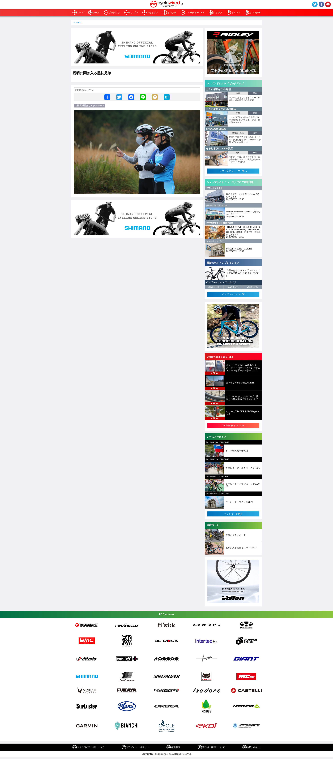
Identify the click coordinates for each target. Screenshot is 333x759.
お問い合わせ (254, 747)
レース (96, 12)
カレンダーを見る (233, 514)
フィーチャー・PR (194, 12)
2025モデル (233, 287)
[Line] (142, 97)
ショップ (217, 12)
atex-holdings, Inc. (163, 754)
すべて (80, 12)
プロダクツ (114, 12)
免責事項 (175, 747)
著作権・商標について (213, 747)
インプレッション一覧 (233, 294)
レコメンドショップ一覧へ (233, 171)
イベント (235, 12)
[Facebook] (131, 97)
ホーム (78, 22)
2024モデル (252, 287)
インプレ (133, 12)
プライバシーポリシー (137, 747)
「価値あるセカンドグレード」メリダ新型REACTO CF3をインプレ (243, 273)
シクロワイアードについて (90, 747)
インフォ (171, 12)
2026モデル (214, 287)
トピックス (152, 12)
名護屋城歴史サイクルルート (89, 105)
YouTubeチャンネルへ (233, 425)
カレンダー (255, 12)
